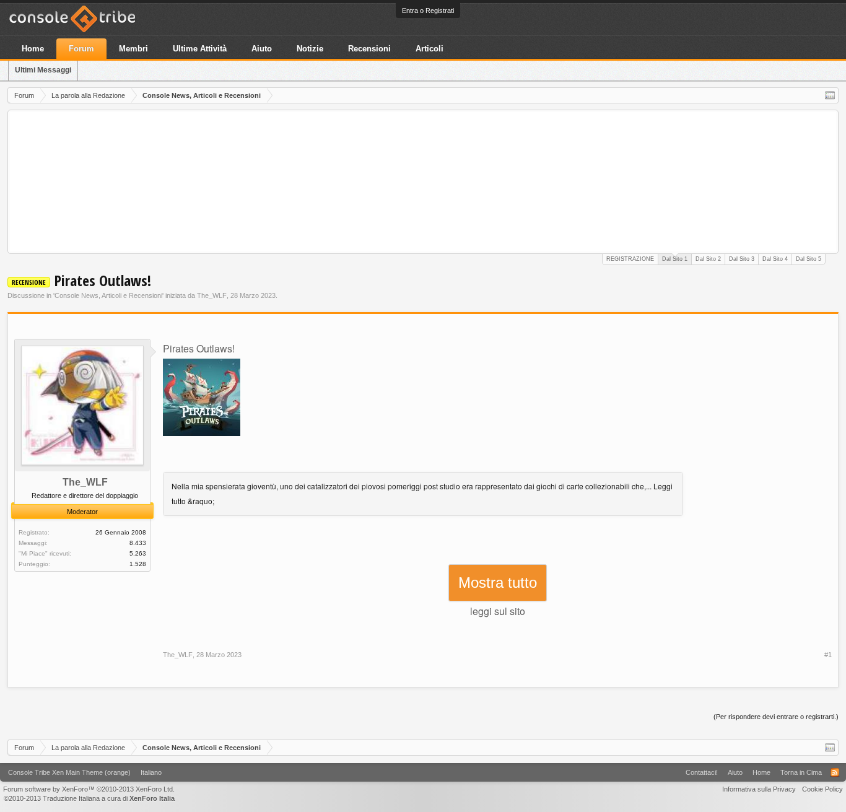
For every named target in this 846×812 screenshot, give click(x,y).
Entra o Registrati (428, 10)
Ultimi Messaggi (43, 70)
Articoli (429, 48)
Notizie (310, 48)
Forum (81, 48)
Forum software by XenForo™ (89, 789)
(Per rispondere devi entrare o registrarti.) (776, 716)
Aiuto (261, 48)
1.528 (137, 564)
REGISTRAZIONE (630, 259)
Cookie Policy (822, 789)
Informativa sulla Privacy (759, 789)
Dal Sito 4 (775, 259)
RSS (835, 772)
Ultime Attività (200, 48)
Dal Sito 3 (741, 259)
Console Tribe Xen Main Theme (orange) (69, 772)
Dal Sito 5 (808, 259)
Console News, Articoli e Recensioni (108, 295)
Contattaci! (702, 772)
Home (33, 48)
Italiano (151, 772)
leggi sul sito (497, 611)
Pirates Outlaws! (199, 348)
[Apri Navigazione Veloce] (830, 95)
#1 (828, 654)
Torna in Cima (801, 772)
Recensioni (369, 48)
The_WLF (212, 295)
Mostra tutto (497, 582)
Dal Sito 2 (708, 259)
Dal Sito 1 (674, 259)
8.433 (137, 542)
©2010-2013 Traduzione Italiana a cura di (89, 798)
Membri (133, 48)
